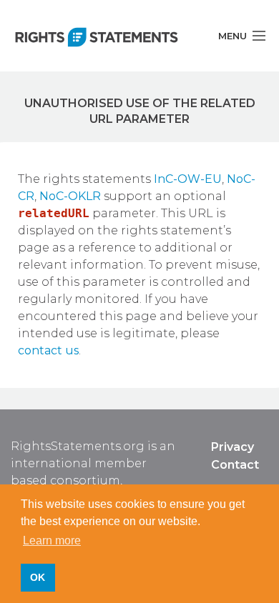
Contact (235, 465)
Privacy (232, 447)
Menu (232, 35)
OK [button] (37, 577)
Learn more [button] (52, 540)
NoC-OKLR (70, 196)
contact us (48, 350)
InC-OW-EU (188, 179)
